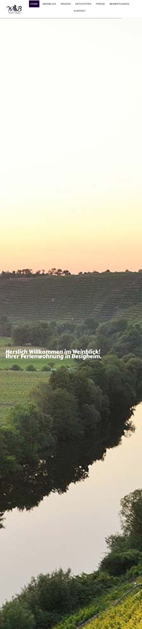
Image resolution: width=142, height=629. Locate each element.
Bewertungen (119, 3)
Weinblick (49, 3)
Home (34, 3)
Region (66, 3)
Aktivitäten (83, 3)
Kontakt (80, 10)
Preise (100, 3)
